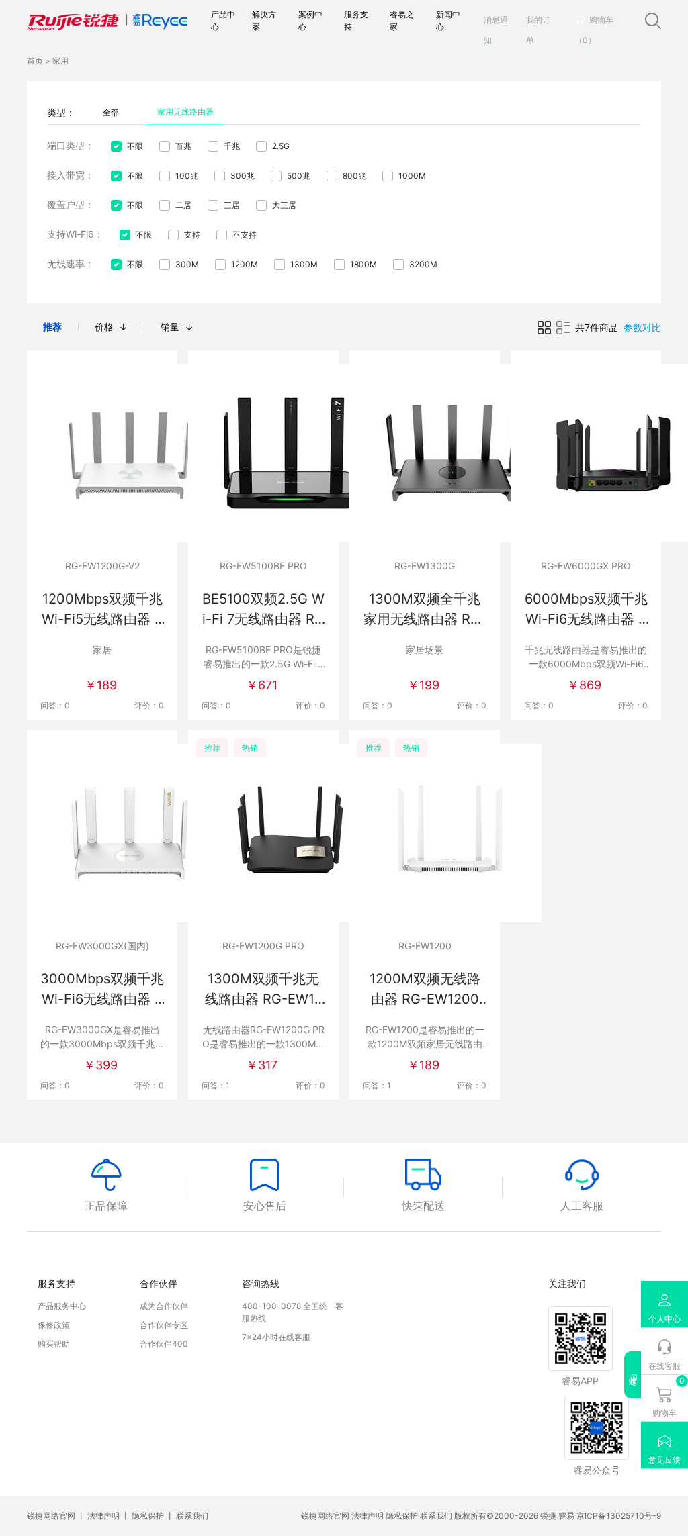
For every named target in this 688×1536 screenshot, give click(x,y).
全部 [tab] (111, 112)
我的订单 (538, 30)
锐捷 (549, 1515)
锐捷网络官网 (52, 1515)
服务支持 (356, 20)
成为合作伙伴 (164, 1306)
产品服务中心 (62, 1306)
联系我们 (192, 1515)
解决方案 (264, 20)
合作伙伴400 (164, 1344)
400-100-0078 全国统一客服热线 (292, 1312)
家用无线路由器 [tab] (185, 112)
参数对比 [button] (642, 327)
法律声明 (104, 1515)
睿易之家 (402, 20)
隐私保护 (149, 1515)
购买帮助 (54, 1344)
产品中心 (223, 20)
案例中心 (310, 20)
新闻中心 (448, 20)
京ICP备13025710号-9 (618, 1515)
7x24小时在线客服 (276, 1337)
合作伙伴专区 (164, 1325)
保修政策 (54, 1325)
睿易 (567, 1515)
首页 (36, 61)
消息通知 (496, 30)
